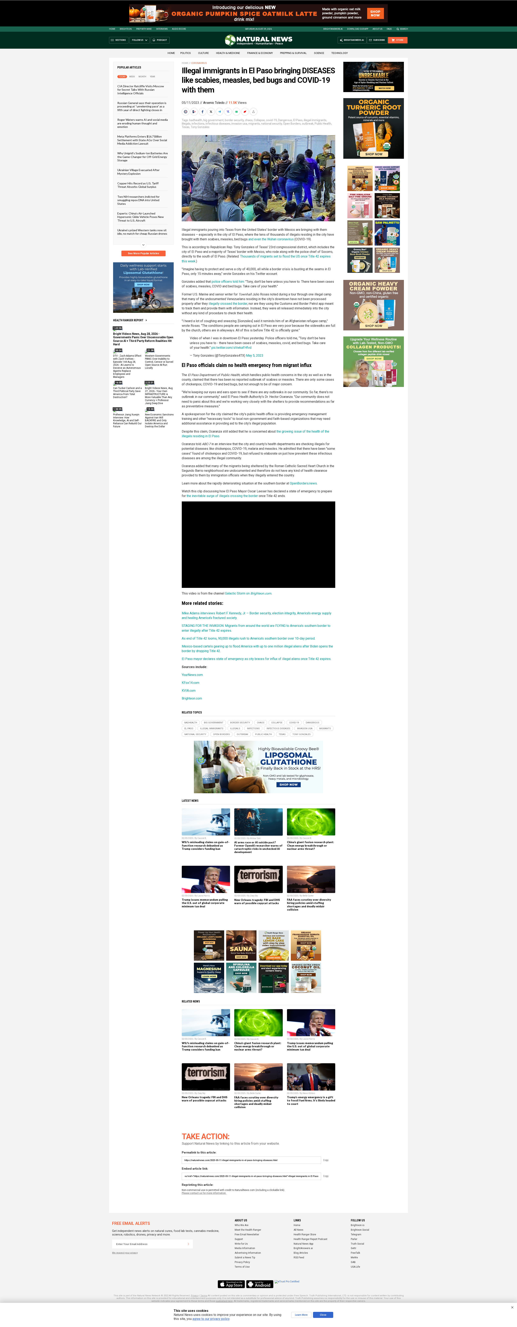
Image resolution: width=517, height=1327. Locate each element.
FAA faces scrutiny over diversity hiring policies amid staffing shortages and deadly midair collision (309, 904)
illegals (186, 123)
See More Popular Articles (143, 253)
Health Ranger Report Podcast (310, 1239)
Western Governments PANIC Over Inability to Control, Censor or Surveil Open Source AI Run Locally (159, 361)
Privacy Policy (242, 1262)
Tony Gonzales (200, 127)
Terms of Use (242, 1266)
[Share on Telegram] (220, 112)
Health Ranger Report (128, 320)
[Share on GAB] (237, 112)
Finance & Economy (260, 53)
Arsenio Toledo (214, 103)
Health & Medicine (228, 53)
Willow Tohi (255, 838)
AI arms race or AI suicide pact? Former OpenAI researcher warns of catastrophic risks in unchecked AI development (258, 847)
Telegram (356, 1234)
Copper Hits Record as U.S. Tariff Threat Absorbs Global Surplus (138, 185)
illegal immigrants (315, 120)
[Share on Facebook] (203, 112)
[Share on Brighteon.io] (194, 112)
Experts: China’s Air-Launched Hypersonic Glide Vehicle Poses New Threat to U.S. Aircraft (140, 217)
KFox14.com (190, 683)
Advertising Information (248, 1252)
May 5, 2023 (254, 355)
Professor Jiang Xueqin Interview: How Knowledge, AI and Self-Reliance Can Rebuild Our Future (127, 420)
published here (224, 1301)
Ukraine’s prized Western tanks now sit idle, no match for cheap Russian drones (142, 231)
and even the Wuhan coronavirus (271, 239)
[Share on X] (211, 112)
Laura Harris (204, 896)
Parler (354, 1239)
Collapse (259, 120)
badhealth (195, 120)
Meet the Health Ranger (248, 1229)
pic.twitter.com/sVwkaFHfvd (231, 348)
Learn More (301, 1314)
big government (213, 120)
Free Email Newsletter (247, 1234)
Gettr (353, 1248)
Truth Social (357, 1243)
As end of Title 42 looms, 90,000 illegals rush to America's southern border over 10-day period (248, 638)
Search (404, 29)
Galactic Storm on (237, 593)
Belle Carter (308, 896)
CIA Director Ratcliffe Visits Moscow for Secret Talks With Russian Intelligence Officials (140, 89)
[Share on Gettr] (245, 112)
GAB (353, 1262)
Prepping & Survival (293, 53)
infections (198, 123)
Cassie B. (202, 838)
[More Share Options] (254, 112)
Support (239, 1239)
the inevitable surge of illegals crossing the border (222, 496)
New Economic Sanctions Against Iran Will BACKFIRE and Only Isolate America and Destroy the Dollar (159, 420)
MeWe (354, 1257)
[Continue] (188, 1244)
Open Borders (292, 123)
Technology (339, 53)
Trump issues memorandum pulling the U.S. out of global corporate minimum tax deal (205, 903)
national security (271, 123)
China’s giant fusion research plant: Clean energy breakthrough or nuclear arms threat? (310, 845)
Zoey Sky (254, 896)
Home (112, 29)
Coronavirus (199, 63)
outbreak (307, 123)
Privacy (195, 1295)
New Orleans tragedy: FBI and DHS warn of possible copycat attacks (257, 901)
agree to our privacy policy (210, 1319)
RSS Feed (299, 1257)
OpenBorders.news (303, 483)
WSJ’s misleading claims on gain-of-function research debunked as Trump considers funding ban (205, 845)
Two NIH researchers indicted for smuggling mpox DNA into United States (138, 200)
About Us (377, 29)
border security (234, 120)
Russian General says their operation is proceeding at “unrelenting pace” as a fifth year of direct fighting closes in (141, 106)
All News (298, 1229)
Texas (185, 127)
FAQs (389, 29)
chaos (249, 120)
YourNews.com (192, 675)
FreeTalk (355, 1252)
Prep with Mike (144, 29)
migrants (254, 123)
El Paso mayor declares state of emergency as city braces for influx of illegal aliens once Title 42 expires (256, 659)
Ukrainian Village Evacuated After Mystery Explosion (138, 171)
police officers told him (228, 282)
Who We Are (241, 1225)
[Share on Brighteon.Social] (186, 112)
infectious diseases (218, 123)
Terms (203, 1295)
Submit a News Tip (245, 1257)
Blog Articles (301, 1252)
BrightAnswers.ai (333, 29)
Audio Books (179, 29)
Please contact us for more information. (204, 1193)
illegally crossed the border (228, 304)
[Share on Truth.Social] (228, 112)
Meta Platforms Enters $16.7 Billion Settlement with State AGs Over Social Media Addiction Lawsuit (142, 140)
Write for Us (241, 1243)
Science (319, 53)
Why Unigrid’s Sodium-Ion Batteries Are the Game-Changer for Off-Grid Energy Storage (142, 156)
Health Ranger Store (305, 1234)
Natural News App (303, 1243)
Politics (185, 53)
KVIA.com (188, 690)
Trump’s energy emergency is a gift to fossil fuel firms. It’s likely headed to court (311, 1100)
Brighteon (126, 29)
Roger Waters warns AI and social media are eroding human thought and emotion (142, 123)
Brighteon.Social (360, 1229)
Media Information (245, 1248)
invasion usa (239, 123)
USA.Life (355, 1266)
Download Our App (357, 29)
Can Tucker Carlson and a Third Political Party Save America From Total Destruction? (127, 393)
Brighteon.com (260, 593)
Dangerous (285, 120)
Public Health (323, 123)
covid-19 (271, 120)
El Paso (298, 120)
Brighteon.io (357, 1225)
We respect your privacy (125, 1252)
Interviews (162, 29)
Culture (203, 53)
